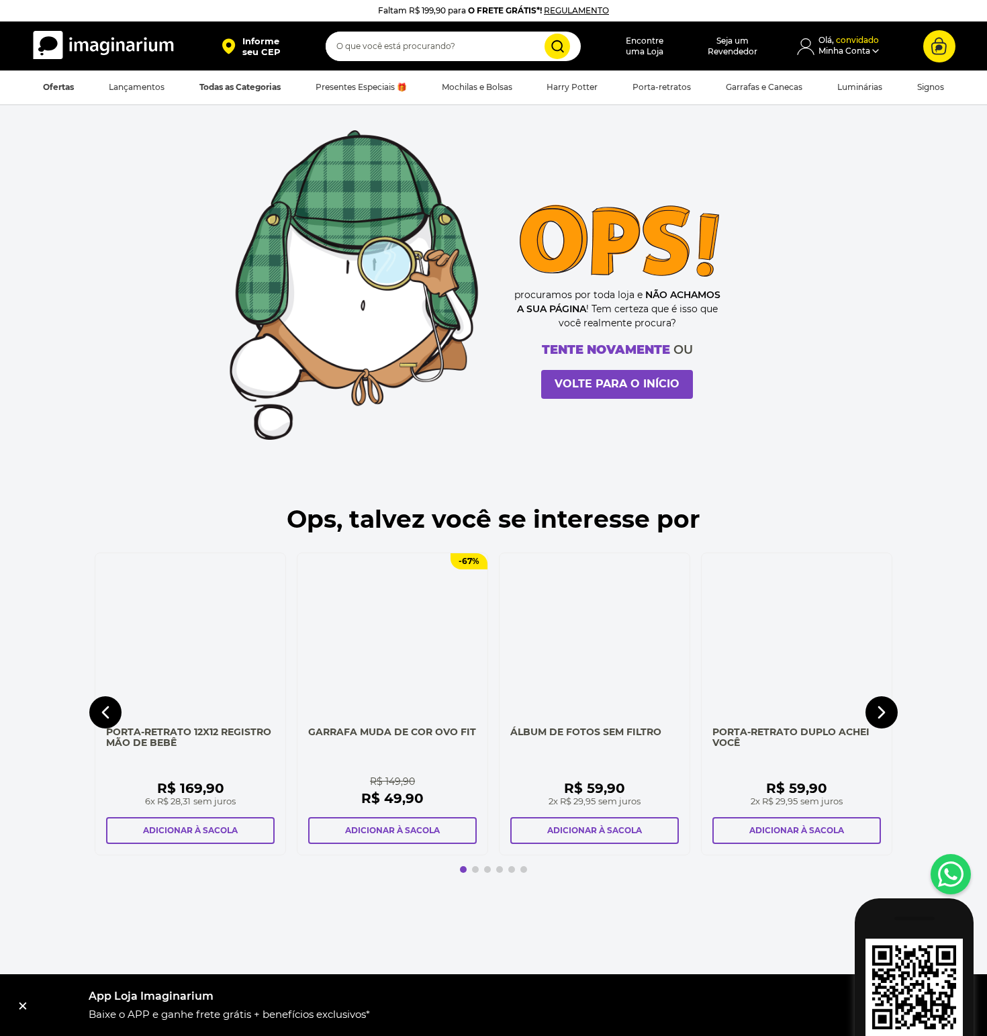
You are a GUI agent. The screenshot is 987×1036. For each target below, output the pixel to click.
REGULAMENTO (576, 10)
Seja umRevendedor (732, 46)
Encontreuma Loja (644, 46)
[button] (251, 46)
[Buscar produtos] (557, 46)
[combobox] (453, 46)
